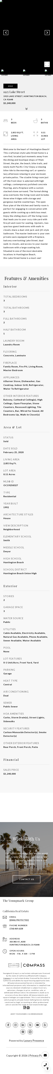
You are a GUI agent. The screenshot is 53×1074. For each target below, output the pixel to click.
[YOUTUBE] (37, 1025)
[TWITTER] (30, 1025)
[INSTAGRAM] (15, 1025)
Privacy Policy (38, 1055)
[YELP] (45, 1025)
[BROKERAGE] (30, 1032)
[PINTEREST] (23, 1032)
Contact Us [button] (26, 879)
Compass (7, 978)
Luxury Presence (34, 1040)
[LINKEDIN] (23, 1025)
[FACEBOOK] (8, 1025)
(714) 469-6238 (16, 928)
